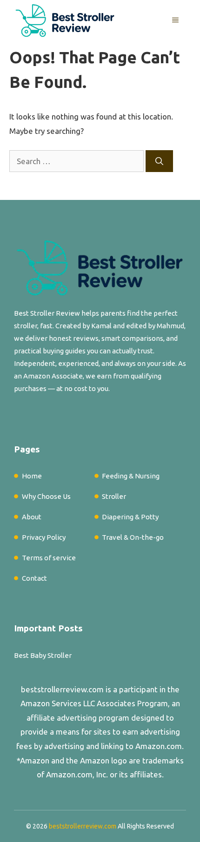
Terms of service (49, 558)
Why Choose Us (46, 496)
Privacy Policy (44, 537)
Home (32, 476)
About (31, 517)
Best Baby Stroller (43, 655)
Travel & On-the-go (133, 537)
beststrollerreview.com (62, 689)
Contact (34, 578)
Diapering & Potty (130, 517)
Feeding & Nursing (131, 476)
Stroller (114, 496)
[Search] (159, 161)
